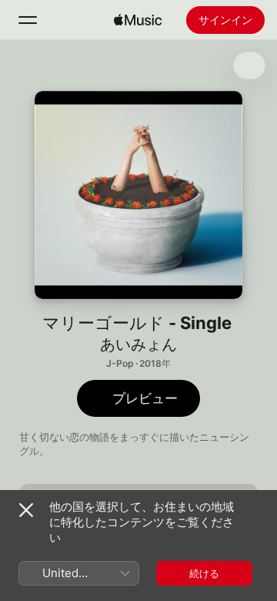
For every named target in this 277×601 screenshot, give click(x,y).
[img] (138, 20)
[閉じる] (26, 510)
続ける (204, 573)
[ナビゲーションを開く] (28, 20)
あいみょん (138, 344)
